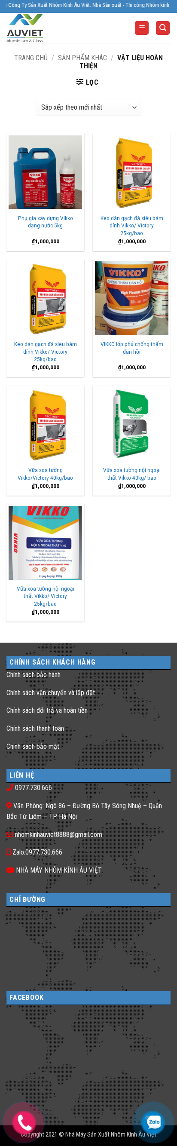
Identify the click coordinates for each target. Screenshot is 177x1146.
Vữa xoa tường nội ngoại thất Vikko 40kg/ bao (132, 473)
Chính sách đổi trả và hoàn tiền (47, 710)
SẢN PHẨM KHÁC (82, 58)
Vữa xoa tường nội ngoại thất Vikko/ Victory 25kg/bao (45, 596)
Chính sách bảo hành (33, 675)
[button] (142, 28)
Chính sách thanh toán (35, 728)
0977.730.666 (33, 788)
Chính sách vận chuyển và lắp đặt (50, 693)
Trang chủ (31, 58)
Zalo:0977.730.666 (37, 852)
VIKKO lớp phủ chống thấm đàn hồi (132, 347)
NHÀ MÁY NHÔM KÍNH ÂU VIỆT (59, 870)
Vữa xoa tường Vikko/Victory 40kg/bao (45, 473)
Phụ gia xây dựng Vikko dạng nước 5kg (45, 221)
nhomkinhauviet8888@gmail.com (58, 834)
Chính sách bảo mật (32, 746)
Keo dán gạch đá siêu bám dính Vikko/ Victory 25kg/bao (132, 225)
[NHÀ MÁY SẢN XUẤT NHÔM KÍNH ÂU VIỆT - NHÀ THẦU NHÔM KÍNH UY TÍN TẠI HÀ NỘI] (40, 28)
